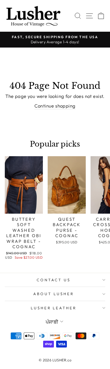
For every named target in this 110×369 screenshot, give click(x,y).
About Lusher (53, 293)
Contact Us (54, 280)
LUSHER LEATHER (54, 308)
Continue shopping (54, 106)
